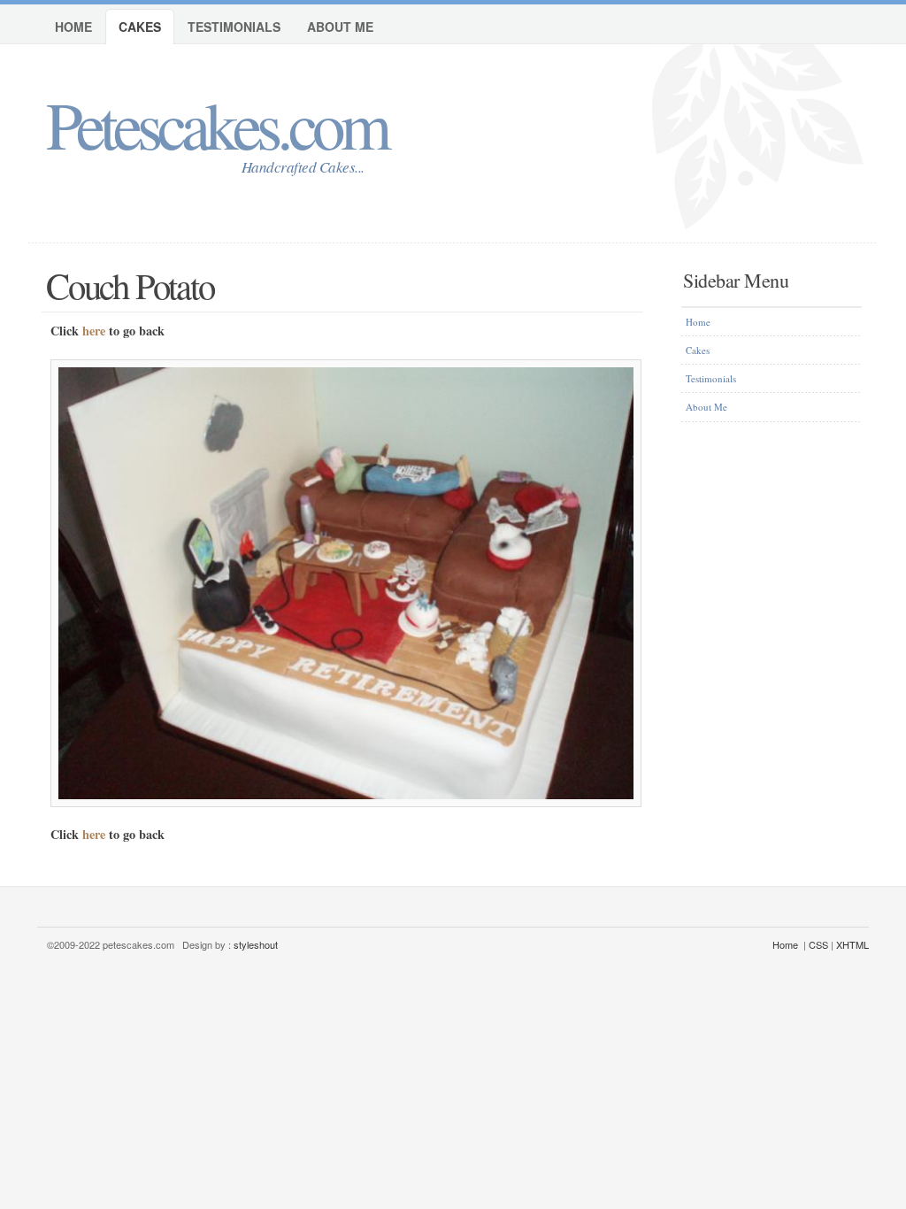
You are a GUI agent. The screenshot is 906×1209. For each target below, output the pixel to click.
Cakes (140, 26)
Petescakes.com (216, 124)
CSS (818, 944)
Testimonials (234, 26)
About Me (340, 26)
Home (73, 26)
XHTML (852, 944)
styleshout (256, 944)
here (93, 330)
